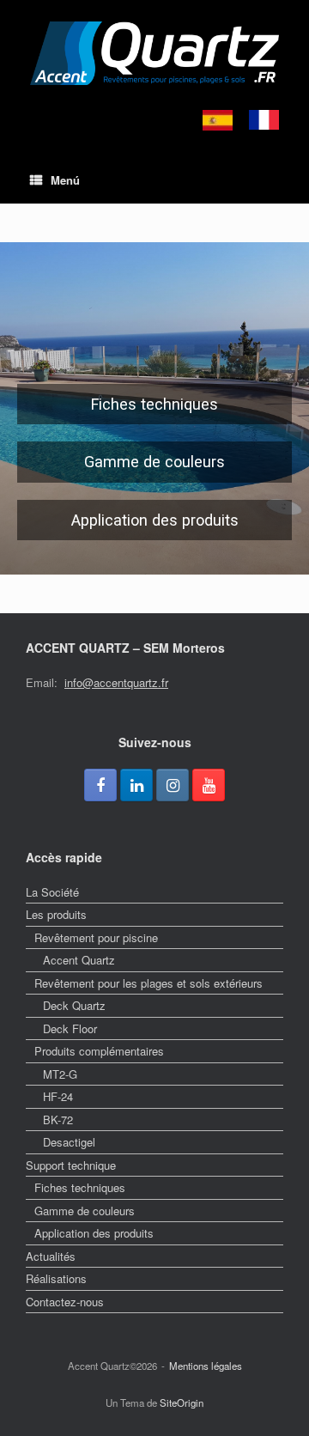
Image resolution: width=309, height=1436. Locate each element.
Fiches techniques (79, 1187)
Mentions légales (205, 1365)
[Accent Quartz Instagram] (172, 785)
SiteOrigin (181, 1402)
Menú (65, 180)
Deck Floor (70, 1028)
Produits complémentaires (99, 1051)
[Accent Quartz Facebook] (100, 785)
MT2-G (60, 1074)
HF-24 (58, 1096)
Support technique (71, 1165)
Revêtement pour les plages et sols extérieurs (148, 983)
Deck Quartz (74, 1005)
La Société (52, 892)
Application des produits (94, 1233)
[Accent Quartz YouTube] (208, 785)
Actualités (51, 1256)
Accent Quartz (79, 960)
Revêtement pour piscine (96, 937)
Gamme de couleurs (84, 1210)
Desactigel (69, 1142)
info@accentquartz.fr (116, 682)
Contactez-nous (65, 1301)
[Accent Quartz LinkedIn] (136, 785)
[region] (154, 408)
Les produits (56, 914)
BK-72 (58, 1119)
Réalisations (56, 1278)
